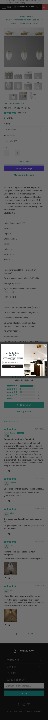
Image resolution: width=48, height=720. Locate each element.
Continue (12, 366)
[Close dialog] (45, 346)
